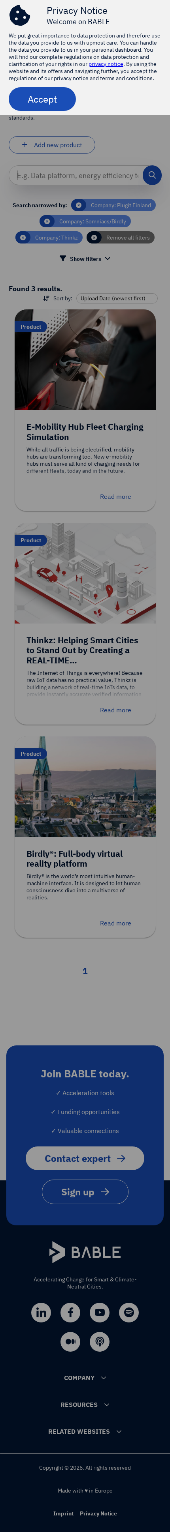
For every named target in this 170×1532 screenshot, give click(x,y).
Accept (42, 99)
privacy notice (106, 63)
